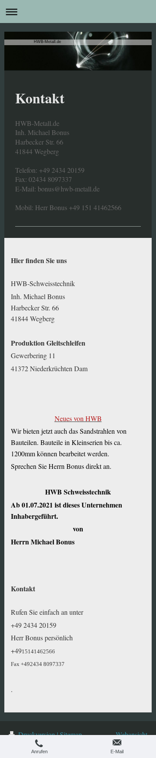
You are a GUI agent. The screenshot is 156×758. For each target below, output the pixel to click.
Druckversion (36, 734)
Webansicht (131, 734)
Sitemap (71, 734)
